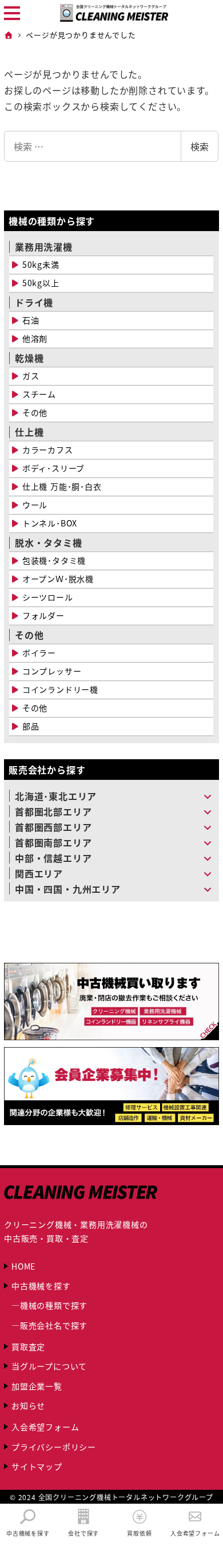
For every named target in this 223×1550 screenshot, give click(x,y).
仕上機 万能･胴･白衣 (62, 486)
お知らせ (28, 1405)
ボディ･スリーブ (53, 468)
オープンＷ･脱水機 (58, 578)
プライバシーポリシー (53, 1447)
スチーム (39, 394)
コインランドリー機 (60, 689)
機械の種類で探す (53, 1305)
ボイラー (39, 652)
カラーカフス (47, 449)
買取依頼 (139, 1533)
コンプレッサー (52, 671)
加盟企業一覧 (36, 1386)
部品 (30, 726)
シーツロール (47, 597)
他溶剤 (34, 338)
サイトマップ (36, 1466)
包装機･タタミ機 (54, 560)
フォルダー (43, 615)
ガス (30, 375)
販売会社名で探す (53, 1325)
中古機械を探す (41, 1285)
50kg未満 (40, 264)
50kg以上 (40, 282)
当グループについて (49, 1366)
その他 (34, 412)
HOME (23, 1266)
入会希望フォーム (45, 1426)
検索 (199, 146)
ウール (34, 504)
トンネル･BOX (49, 523)
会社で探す (83, 1533)
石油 (30, 320)
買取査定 (28, 1346)
